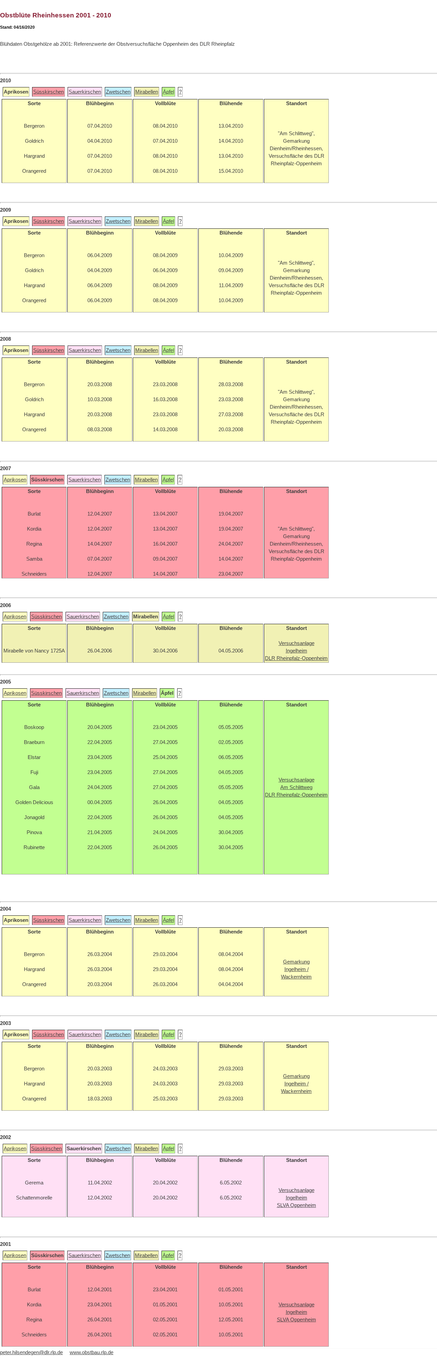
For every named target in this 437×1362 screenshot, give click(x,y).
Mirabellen (146, 92)
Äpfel (168, 92)
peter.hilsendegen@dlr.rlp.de (31, 1352)
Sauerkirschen (85, 92)
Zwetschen (118, 92)
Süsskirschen (48, 92)
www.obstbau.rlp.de (91, 1352)
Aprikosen (15, 479)
